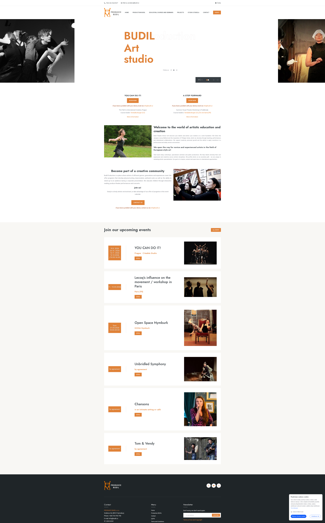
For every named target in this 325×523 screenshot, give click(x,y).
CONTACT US (137, 202)
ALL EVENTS (216, 230)
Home (127, 12)
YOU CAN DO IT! (148, 247)
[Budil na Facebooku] (209, 485)
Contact (206, 12)
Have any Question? (112, 3)
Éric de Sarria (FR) (205, 113)
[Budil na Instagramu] (219, 485)
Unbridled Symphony (150, 363)
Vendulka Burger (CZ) (138, 113)
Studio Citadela (193, 12)
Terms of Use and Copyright (192, 520)
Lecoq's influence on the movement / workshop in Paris (153, 282)
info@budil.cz (148, 106)
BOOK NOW (133, 100)
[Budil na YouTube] (214, 485)
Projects (180, 12)
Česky (219, 3)
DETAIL (138, 258)
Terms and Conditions (157, 521)
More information (133, 117)
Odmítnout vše (315, 516)
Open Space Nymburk (151, 322)
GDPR (153, 518)
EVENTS (217, 12)
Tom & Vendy (144, 443)
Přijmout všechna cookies (298, 516)
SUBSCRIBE (216, 515)
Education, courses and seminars (161, 12)
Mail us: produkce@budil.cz (131, 3)
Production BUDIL (139, 12)
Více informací (294, 508)
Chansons (142, 404)
